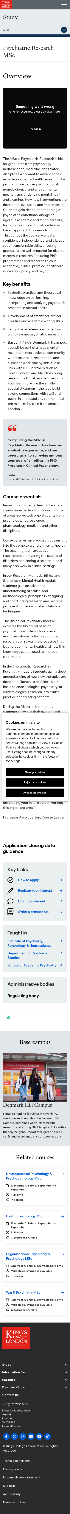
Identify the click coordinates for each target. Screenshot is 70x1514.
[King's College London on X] (14, 1436)
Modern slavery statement (21, 1477)
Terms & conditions (16, 1461)
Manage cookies (14, 1502)
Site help (9, 1486)
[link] (35, 880)
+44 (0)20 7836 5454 (15, 1404)
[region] (35, 757)
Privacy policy (12, 1469)
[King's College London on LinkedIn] (31, 1436)
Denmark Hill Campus (27, 1105)
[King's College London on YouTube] (39, 1436)
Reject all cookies (35, 782)
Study (10, 17)
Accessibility (12, 1494)
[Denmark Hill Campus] (35, 1077)
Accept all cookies (35, 792)
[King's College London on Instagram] (22, 1436)
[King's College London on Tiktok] (47, 1436)
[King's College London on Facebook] (6, 1436)
